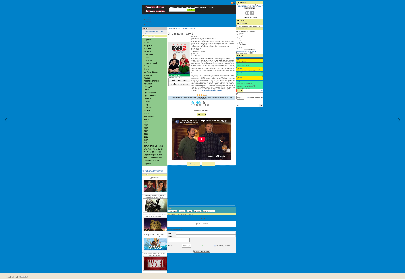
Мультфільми (150, 96)
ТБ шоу (147, 110)
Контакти (211, 7)
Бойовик (147, 48)
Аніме (146, 42)
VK (240, 38)
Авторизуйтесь (257, 6)
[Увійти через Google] (252, 13)
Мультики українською (153, 149)
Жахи (146, 69)
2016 (146, 134)
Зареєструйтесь (242, 6)
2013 (146, 143)
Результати (240, 51)
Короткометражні (151, 81)
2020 (146, 122)
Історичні (148, 75)
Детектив (148, 60)
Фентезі (147, 119)
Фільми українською (153, 146)
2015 (146, 137)
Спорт (146, 104)
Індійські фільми (151, 72)
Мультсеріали (150, 93)
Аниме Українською (152, 152)
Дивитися (197, 211)
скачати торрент (208, 164)
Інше (240, 48)
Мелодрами (149, 87)
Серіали (188, 7)
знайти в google (193, 164)
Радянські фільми (151, 161)
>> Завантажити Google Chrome (153, 31)
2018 (146, 128)
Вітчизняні (148, 54)
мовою (189, 211)
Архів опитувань (250, 51)
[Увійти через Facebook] (247, 13)
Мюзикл (147, 99)
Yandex (241, 33)
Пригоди (147, 107)
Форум (241, 42)
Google (241, 35)
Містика (147, 90)
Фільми (180, 7)
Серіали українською (153, 155)
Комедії (147, 78)
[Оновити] (262, 90)
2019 (146, 125)
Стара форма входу (250, 17)
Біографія (148, 45)
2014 (146, 140)
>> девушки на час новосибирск (153, 33)
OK (240, 40)
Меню (144, 14)
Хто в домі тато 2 (208, 211)
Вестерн (147, 51)
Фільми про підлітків (153, 158)
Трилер (147, 113)
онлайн (182, 211)
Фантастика (149, 116)
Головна (172, 7)
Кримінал (148, 84)
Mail (240, 37)
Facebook (242, 44)
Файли (178, 28)
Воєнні (147, 57)
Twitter (241, 46)
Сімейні (147, 101)
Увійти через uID (250, 8)
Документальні (150, 63)
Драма (146, 66)
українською (173, 211)
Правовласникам (199, 7)
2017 (146, 131)
